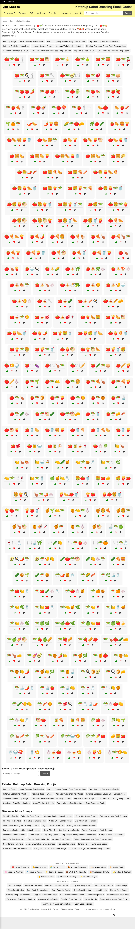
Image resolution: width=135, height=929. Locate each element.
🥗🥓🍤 (44, 703)
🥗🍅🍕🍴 (16, 107)
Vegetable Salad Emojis (84, 51)
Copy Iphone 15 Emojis (13, 844)
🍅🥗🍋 (52, 381)
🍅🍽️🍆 (32, 365)
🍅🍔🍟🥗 (52, 188)
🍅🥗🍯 (97, 397)
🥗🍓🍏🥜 (42, 639)
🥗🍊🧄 (118, 591)
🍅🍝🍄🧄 (121, 268)
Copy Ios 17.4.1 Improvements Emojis (50, 848)
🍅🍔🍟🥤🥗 (70, 204)
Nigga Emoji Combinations (60, 821)
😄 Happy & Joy (39, 867)
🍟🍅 (90, 494)
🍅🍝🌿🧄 (95, 268)
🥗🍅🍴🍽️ (81, 107)
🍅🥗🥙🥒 (45, 413)
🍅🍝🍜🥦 (70, 284)
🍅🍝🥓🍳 (88, 301)
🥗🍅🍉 (92, 91)
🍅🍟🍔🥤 (62, 333)
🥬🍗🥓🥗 (19, 736)
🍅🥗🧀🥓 (116, 413)
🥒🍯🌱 (21, 574)
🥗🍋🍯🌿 (70, 607)
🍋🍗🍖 (21, 462)
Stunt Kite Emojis (10, 816)
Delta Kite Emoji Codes (30, 816)
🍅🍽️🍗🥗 (55, 365)
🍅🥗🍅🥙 (40, 59)
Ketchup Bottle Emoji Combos (15, 46)
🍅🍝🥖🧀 (113, 301)
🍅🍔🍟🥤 (42, 204)
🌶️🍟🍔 (51, 123)
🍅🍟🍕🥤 (118, 333)
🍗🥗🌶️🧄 (43, 494)
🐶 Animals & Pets (98, 867)
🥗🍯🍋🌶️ (19, 671)
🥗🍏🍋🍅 (90, 623)
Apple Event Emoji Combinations (17, 848)
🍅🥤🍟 (123, 429)
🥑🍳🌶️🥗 (19, 558)
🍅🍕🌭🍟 (14, 236)
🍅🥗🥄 (47, 75)
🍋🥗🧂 (37, 478)
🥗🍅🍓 (113, 91)
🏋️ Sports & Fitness (54, 872)
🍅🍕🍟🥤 (36, 252)
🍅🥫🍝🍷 (78, 446)
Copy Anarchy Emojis (61, 890)
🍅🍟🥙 (67, 349)
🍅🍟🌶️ (39, 333)
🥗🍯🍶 (67, 671)
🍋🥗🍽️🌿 (111, 462)
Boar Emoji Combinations (37, 890)
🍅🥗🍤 (77, 397)
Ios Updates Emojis (67, 844)
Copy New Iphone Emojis (86, 821)
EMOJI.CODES (8, 2)
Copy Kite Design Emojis (86, 816)
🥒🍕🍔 (118, 558)
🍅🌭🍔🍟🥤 (19, 139)
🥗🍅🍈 (72, 91)
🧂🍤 (35, 752)
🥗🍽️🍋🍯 (111, 687)
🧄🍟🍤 (94, 752)
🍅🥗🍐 (82, 59)
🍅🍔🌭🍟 (40, 155)
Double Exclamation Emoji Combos (97, 830)
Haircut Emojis (101, 890)
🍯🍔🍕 (102, 510)
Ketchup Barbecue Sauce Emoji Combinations (106, 46)
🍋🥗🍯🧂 (85, 462)
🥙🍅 (41, 720)
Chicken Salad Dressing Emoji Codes (113, 51)
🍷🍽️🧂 (14, 542)
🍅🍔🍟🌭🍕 (105, 172)
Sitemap (106, 909)
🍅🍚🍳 (32, 268)
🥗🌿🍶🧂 (111, 574)
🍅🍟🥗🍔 (19, 349)
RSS (113, 909)
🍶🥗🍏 (115, 526)
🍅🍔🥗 (95, 204)
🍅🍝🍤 (92, 284)
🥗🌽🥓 (87, 574)
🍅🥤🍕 (77, 429)
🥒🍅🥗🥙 (70, 558)
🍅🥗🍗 (16, 397)
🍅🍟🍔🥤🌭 (90, 333)
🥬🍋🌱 (118, 720)
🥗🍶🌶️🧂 (24, 687)
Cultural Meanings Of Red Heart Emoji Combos (90, 848)
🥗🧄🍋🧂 (19, 720)
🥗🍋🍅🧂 (45, 607)
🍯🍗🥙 (19, 526)
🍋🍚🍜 (42, 462)
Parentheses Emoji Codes (118, 894)
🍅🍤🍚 (11, 365)
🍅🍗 (123, 252)
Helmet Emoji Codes (118, 890)
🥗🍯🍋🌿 (45, 671)
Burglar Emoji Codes (33, 885)
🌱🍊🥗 (13, 123)
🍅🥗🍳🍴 (24, 75)
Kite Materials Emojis (12, 821)
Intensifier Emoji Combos (13, 839)
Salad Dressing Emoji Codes (32, 41)
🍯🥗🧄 (77, 526)
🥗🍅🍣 (58, 107)
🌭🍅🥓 (122, 107)
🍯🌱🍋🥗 (55, 510)
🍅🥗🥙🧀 (70, 413)
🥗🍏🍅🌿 (65, 623)
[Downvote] (14, 65)
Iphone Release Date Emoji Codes (92, 844)
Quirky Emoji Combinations (56, 885)
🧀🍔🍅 (118, 736)
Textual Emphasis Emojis (38, 839)
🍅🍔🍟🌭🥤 (24, 188)
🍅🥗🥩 (92, 75)
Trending (53, 13)
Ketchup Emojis (9, 41)
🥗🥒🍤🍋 (22, 703)
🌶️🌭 (32, 123)
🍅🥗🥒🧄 (19, 413)
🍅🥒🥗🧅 (100, 365)
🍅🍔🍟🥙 (17, 204)
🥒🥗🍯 (42, 574)
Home (4, 21)
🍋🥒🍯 (62, 462)
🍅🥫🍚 (34, 446)
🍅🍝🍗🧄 (45, 284)
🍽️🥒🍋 (54, 542)
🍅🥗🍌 (62, 59)
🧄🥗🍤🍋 (117, 752)
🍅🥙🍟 (11, 429)
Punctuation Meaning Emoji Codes (43, 834)
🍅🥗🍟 (57, 397)
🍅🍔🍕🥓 (78, 172)
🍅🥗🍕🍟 (121, 381)
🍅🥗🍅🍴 (14, 59)
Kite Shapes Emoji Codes (35, 821)
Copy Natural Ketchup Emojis (15, 51)
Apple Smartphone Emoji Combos (40, 844)
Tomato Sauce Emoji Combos (69, 803)
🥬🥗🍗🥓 (45, 736)
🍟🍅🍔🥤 (112, 494)
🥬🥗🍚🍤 (70, 736)
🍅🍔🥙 (19, 220)
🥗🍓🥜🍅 (88, 639)
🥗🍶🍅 (47, 687)
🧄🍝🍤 (73, 752)
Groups (22, 13)
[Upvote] (9, 65)
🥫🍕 (59, 720)
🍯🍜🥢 (39, 526)
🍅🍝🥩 (42, 317)
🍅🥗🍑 (102, 59)
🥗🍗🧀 (14, 655)
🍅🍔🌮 (118, 155)
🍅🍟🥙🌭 (90, 349)
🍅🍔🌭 (16, 155)
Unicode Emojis (14, 885)
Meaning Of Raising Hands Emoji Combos (21, 825)
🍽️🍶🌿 (34, 542)
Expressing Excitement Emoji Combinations (21, 830)
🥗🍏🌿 (42, 623)
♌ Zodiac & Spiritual (121, 872)
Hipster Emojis (91, 899)
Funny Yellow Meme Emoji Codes (114, 899)
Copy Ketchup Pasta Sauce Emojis (104, 41)
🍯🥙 (97, 526)
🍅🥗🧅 (113, 75)
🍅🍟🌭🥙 (116, 317)
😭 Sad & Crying (57, 867)
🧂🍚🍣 (15, 752)
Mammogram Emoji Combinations (57, 904)
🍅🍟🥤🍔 (116, 349)
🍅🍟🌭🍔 (90, 317)
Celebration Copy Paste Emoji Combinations (93, 839)
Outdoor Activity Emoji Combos (113, 816)
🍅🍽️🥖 (77, 365)
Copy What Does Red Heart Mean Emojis (61, 830)
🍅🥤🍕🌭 (100, 429)
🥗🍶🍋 (67, 687)
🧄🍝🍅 (53, 752)
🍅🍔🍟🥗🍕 (80, 188)
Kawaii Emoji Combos (104, 885)
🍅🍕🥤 (78, 252)
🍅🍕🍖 (77, 236)
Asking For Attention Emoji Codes (81, 825)
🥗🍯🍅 (100, 655)
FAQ (31, 13)
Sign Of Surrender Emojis (53, 825)
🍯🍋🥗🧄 (80, 510)
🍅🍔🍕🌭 (52, 172)
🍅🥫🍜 (54, 446)
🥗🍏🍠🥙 (17, 639)
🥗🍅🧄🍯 (75, 591)
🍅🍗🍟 (11, 268)
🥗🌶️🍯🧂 (65, 574)
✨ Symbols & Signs (88, 876)
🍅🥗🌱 (32, 381)
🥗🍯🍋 (120, 655)
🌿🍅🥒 (96, 123)
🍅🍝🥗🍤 (19, 317)
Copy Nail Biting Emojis (81, 885)
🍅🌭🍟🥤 (118, 139)
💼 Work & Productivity (76, 872)
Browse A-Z (9, 13)
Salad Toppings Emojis (95, 803)
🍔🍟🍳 (20, 494)
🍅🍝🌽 (52, 268)
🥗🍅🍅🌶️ (24, 91)
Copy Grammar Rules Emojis (111, 834)
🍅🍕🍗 (97, 236)
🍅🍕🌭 (115, 220)
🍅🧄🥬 (100, 446)
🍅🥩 (16, 446)
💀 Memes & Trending (66, 876)
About (78, 13)
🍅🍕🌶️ (37, 236)
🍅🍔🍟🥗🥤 (110, 188)
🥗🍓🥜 (65, 639)
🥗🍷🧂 (87, 687)
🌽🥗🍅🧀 (74, 123)
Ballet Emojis (121, 885)
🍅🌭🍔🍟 (120, 123)
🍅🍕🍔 (57, 236)
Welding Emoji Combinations (18, 894)
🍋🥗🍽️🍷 (14, 478)
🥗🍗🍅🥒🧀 (115, 639)
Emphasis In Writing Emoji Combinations (79, 834)
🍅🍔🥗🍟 (118, 204)
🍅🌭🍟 (70, 139)
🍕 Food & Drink (116, 867)
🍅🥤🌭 (32, 429)
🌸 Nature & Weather (14, 872)
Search (128, 13)
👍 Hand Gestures (46, 876)
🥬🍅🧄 (97, 720)
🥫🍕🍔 (77, 720)
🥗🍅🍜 (38, 107)
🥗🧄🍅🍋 (113, 703)
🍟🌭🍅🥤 (69, 494)
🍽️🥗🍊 (100, 542)
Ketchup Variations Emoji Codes (69, 46)
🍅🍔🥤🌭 (67, 220)
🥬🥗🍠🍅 (95, 736)
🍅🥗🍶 (118, 397)
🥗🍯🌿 (80, 655)
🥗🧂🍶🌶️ (88, 703)
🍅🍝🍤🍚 (116, 284)
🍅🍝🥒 (65, 301)
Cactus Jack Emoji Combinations (21, 899)
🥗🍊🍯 (97, 591)
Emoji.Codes (33, 909)
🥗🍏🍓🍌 (116, 623)
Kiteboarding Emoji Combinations (58, 816)
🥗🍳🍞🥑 (90, 671)
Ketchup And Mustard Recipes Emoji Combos (51, 51)
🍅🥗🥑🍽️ (70, 75)
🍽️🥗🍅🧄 (78, 542)
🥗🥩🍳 (65, 703)
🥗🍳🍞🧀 (116, 671)
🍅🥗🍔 (72, 381)
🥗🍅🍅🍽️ (50, 91)
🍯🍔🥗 (123, 510)
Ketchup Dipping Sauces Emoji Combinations (66, 41)
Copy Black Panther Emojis (45, 894)
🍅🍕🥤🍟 (102, 252)
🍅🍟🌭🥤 (17, 333)
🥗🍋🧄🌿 (19, 623)
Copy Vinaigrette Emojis (43, 803)
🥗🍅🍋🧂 (19, 591)
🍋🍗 (120, 446)
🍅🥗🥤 (92, 413)
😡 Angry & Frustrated (77, 867)
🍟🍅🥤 (32, 510)
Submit (45, 773)
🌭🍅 (103, 107)
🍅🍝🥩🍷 (65, 317)
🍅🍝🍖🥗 (19, 284)
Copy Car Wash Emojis (47, 899)
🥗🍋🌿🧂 (19, 607)
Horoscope (66, 13)
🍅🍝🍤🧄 (22, 301)
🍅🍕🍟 (13, 252)
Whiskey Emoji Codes (61, 839)
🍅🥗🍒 (123, 59)
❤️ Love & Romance (20, 867)
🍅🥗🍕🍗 (95, 381)
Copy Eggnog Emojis (84, 904)
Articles (41, 13)
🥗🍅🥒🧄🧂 (47, 591)
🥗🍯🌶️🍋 (57, 655)
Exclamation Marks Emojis (14, 834)
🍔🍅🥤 (82, 478)
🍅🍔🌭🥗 (95, 155)
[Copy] (19, 65)
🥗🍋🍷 (92, 607)
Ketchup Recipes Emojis (42, 46)
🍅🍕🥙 (58, 252)
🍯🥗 (59, 526)
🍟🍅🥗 (11, 510)
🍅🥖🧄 (11, 381)
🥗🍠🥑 (34, 655)
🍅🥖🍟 (123, 365)
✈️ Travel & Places (34, 872)
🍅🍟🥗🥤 (45, 349)
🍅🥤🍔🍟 (55, 429)
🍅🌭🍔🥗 (47, 139)
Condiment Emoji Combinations (16, 803)
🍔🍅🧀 (102, 478)
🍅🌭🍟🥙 (93, 139)
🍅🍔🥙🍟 (42, 220)
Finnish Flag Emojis (96, 894)
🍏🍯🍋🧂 (60, 478)
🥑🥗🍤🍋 (45, 558)
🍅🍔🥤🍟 (93, 220)
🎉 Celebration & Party (99, 872)
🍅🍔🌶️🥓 (27, 172)
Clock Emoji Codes (16, 890)
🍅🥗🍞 (37, 397)
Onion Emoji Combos (82, 890)
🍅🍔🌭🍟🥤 (67, 155)
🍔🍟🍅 (123, 478)
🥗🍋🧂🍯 (116, 607)
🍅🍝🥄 (44, 301)
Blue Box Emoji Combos (71, 899)
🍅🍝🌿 (72, 268)
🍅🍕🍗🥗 (121, 236)
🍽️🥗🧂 (120, 542)
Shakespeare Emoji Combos (72, 894)
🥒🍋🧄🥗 (95, 558)
